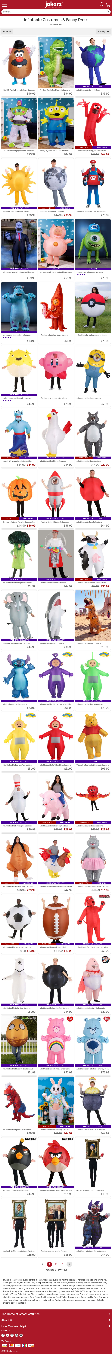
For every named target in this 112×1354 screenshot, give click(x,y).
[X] (7, 1335)
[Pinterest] (16, 1335)
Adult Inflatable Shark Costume (52, 643)
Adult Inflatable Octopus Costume (89, 826)
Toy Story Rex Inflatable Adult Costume (55, 90)
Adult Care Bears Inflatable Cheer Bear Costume (54, 1069)
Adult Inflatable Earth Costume (88, 90)
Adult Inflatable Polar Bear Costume (16, 1008)
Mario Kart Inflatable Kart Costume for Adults (90, 211)
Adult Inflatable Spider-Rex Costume (17, 1130)
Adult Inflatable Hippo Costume (88, 461)
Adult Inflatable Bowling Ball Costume (54, 1008)
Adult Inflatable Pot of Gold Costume (90, 1130)
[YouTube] (21, 1335)
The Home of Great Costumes (20, 1314)
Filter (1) (7, 31)
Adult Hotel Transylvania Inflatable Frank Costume (19, 272)
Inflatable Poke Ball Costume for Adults (91, 335)
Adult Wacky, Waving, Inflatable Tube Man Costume (91, 151)
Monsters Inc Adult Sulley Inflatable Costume (16, 335)
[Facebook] (3, 1335)
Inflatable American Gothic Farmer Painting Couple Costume (53, 1251)
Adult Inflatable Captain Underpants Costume (90, 1008)
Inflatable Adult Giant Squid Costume (54, 335)
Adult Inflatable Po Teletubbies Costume (55, 765)
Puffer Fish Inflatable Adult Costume (17, 398)
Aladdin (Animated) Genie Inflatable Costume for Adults (17, 461)
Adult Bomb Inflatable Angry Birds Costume (16, 1190)
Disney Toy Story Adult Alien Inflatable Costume (54, 151)
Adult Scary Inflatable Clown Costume (91, 1251)
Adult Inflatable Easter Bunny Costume (55, 1130)
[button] (108, 4)
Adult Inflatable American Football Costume (53, 947)
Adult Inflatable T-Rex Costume (88, 643)
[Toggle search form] (102, 5)
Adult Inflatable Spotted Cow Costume (91, 583)
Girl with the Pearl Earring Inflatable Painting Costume (90, 1190)
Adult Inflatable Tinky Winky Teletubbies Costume (55, 704)
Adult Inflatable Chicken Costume (53, 461)
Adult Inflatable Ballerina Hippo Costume (92, 886)
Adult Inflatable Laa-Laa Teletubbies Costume (17, 765)
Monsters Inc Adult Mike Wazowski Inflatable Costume (89, 272)
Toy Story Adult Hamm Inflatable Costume (56, 272)
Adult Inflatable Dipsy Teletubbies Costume (89, 704)
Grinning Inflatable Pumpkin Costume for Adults (18, 522)
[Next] (69, 1264)
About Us (7, 1320)
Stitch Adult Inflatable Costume (15, 704)
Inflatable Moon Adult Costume (52, 211)
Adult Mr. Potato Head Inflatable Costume (19, 90)
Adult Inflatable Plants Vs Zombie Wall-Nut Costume (18, 1069)
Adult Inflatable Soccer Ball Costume (17, 947)
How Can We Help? (13, 1326)
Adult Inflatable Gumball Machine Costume (53, 583)
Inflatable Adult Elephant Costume (16, 643)
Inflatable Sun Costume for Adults (16, 211)
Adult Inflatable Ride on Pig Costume (54, 826)
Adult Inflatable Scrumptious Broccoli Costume (17, 583)
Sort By (101, 31)
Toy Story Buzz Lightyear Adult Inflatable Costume (18, 151)
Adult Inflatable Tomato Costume (89, 522)
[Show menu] (4, 4)
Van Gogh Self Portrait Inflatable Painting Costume (18, 1251)
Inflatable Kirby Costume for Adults (53, 398)
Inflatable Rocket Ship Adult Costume (54, 522)
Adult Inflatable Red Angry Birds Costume (56, 1190)
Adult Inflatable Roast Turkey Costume (18, 886)
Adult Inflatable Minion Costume (88, 398)
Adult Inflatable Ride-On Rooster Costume (56, 886)
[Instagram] (12, 1335)
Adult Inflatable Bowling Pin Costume (17, 826)
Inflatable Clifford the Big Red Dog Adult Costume (92, 947)
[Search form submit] (108, 11)
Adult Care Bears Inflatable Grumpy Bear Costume (92, 1069)
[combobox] (53, 11)
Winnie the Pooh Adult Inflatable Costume (92, 765)
